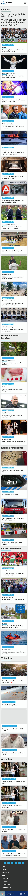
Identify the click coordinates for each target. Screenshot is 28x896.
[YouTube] (16, 863)
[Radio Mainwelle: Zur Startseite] (12, 2)
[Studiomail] (19, 863)
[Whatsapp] (5, 863)
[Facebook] (8, 863)
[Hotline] (23, 863)
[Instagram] (12, 863)
